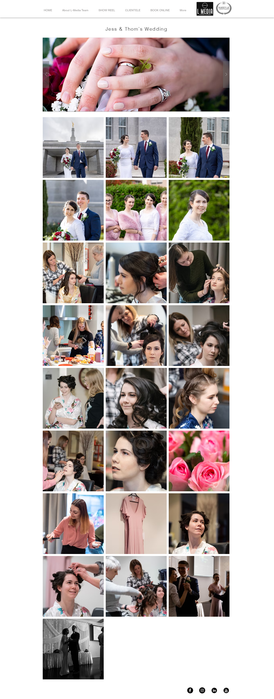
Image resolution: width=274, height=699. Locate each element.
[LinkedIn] (214, 690)
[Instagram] (202, 690)
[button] (136, 74)
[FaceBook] (190, 690)
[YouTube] (226, 690)
